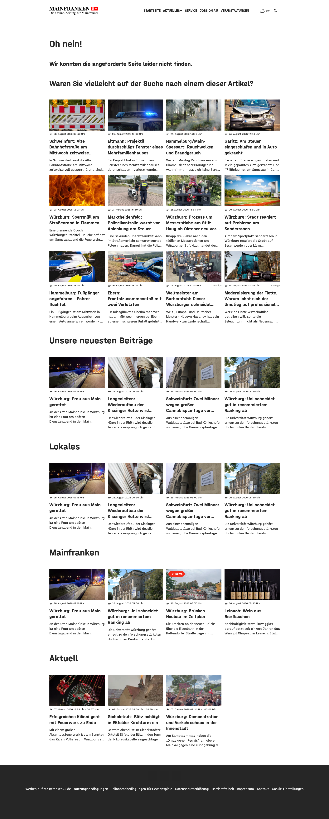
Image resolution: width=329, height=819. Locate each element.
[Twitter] (164, 776)
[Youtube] (176, 776)
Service (191, 11)
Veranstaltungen (235, 11)
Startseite (152, 11)
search (275, 10)
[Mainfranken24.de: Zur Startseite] (74, 10)
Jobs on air (209, 11)
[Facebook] (152, 776)
